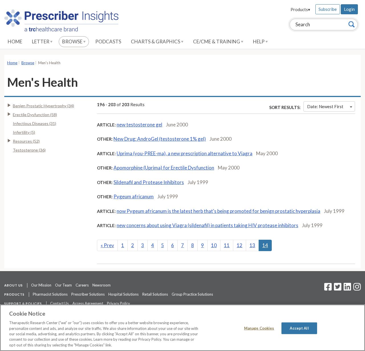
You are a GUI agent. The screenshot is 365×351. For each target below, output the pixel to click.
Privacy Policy (118, 303)
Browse (72, 42)
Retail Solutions (155, 294)
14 (265, 245)
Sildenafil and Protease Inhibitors (148, 182)
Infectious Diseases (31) (34, 123)
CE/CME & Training (217, 42)
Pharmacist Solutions (50, 294)
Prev (107, 245)
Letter (41, 42)
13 (252, 245)
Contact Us (59, 303)
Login (349, 9)
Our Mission (41, 285)
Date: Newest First (325, 106)
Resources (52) (26, 141)
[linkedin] (347, 288)
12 (239, 245)
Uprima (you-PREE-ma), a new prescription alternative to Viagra (184, 153)
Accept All (299, 328)
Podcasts (108, 42)
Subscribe (328, 9)
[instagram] (357, 288)
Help (259, 42)
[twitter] (336, 288)
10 (214, 245)
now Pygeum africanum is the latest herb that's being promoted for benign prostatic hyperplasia (218, 211)
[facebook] (328, 288)
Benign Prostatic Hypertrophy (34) (43, 105)
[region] (182, 327)
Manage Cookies (259, 328)
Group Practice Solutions (192, 294)
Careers (82, 285)
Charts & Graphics (156, 42)
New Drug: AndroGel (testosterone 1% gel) (159, 139)
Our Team (63, 285)
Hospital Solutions (123, 294)
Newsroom (101, 285)
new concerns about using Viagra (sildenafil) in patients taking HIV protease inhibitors (207, 225)
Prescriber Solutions (88, 294)
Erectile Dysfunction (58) (35, 114)
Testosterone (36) (29, 150)
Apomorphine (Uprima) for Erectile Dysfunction (163, 168)
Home (15, 42)
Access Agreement (87, 303)
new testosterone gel (139, 125)
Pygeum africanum (133, 196)
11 (227, 245)
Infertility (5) (24, 132)
